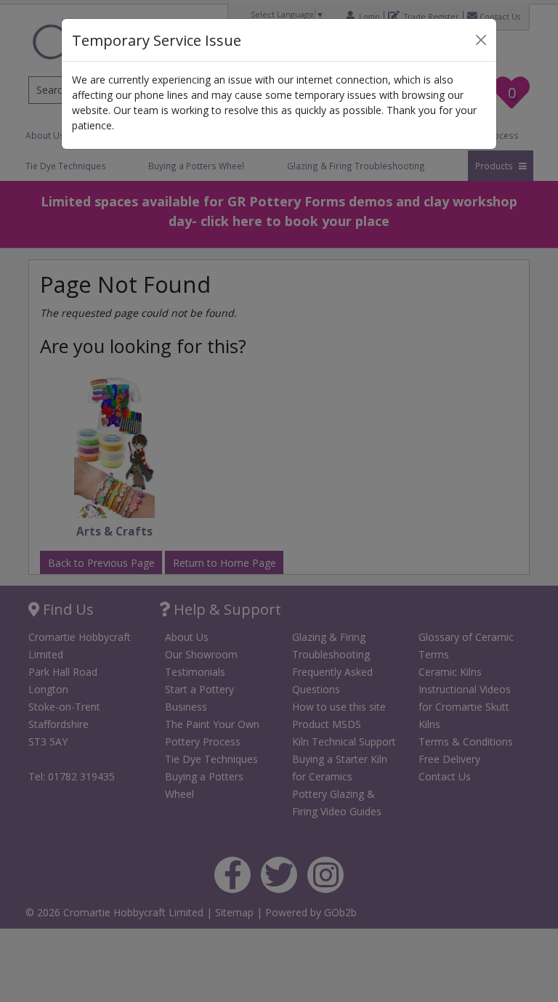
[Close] (481, 40)
